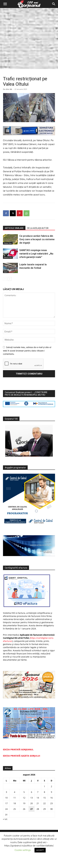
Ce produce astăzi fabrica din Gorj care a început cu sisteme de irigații (37, 239)
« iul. (5, 819)
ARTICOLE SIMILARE (14, 228)
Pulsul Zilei (8, 243)
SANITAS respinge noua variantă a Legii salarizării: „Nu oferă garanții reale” (36, 253)
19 (24, 803)
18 (14, 803)
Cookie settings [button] (23, 850)
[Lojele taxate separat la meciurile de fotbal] (10, 268)
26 (24, 809)
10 (6, 797)
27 (31, 809)
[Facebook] (6, 213)
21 (38, 803)
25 (14, 809)
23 (51, 803)
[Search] (54, 4)
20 (31, 803)
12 (24, 797)
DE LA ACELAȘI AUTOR (37, 228)
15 (44, 797)
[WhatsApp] (26, 213)
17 (6, 803)
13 (31, 797)
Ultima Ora (8, 257)
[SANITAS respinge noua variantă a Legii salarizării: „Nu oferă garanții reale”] (10, 254)
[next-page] (9, 279)
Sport (6, 272)
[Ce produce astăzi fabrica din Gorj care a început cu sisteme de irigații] (10, 239)
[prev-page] (5, 279)
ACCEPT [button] (40, 850)
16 (51, 797)
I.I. (11, 89)
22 (44, 803)
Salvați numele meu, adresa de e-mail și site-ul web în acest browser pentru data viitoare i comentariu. (27, 350)
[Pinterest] (20, 213)
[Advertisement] (29, 39)
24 (6, 809)
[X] (13, 213)
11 (14, 797)
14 (38, 797)
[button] (5, 4)
